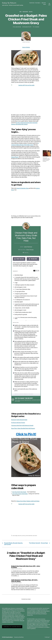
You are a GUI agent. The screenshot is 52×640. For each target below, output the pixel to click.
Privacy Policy (10, 622)
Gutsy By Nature (9, 637)
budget (16, 535)
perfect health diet (28, 535)
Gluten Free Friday (21, 501)
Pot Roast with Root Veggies (18, 422)
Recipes (30, 11)
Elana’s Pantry (14, 157)
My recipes (37, 2)
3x (38, 270)
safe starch (35, 535)
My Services (32, 2)
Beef (21, 11)
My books (44, 2)
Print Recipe (20, 259)
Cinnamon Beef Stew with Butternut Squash (22, 425)
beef (13, 535)
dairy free (20, 535)
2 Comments (36, 26)
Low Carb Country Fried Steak (20, 493)
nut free (23, 535)
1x (34, 270)
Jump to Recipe (26, 47)
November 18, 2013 (27, 26)
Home (44, 4)
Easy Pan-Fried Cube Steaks (19, 492)
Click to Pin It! (26, 434)
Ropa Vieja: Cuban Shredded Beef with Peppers (23, 428)
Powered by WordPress (19, 637)
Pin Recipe (34, 259)
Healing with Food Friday (33, 501)
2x (36, 270)
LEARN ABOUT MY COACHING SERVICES (12, 626)
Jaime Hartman (18, 26)
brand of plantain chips (23, 188)
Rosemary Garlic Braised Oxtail (19, 419)
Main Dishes (25, 11)
